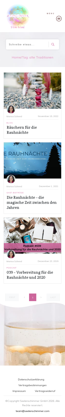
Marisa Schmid (14, 116)
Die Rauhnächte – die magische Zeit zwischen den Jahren (32, 202)
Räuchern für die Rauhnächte (22, 129)
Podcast (11, 268)
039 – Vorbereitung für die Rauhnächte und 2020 (30, 274)
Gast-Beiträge (15, 193)
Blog (9, 123)
